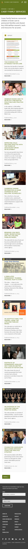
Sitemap (16, 527)
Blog (3, 529)
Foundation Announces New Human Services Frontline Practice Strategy (13, 449)
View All (5, 477)
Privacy (16, 521)
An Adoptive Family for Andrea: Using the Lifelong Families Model (13, 321)
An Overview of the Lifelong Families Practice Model (12, 408)
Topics (4, 527)
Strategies (3, 9)
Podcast (17, 516)
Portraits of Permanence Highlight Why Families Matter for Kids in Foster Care (13, 365)
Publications (18, 513)
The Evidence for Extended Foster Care (13, 63)
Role (3, 498)
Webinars (17, 519)
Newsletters (5, 532)
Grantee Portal (18, 529)
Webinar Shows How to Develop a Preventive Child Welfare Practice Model (13, 101)
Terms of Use (18, 524)
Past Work (11, 9)
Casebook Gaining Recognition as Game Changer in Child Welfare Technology (12, 191)
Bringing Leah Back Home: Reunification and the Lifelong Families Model (12, 235)
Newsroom (5, 521)
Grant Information (7, 519)
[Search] (22, 2)
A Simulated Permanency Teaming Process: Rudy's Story (13, 277)
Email (3, 492)
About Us (4, 513)
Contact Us (5, 516)
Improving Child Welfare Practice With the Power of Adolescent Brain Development (13, 146)
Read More (7, 76)
